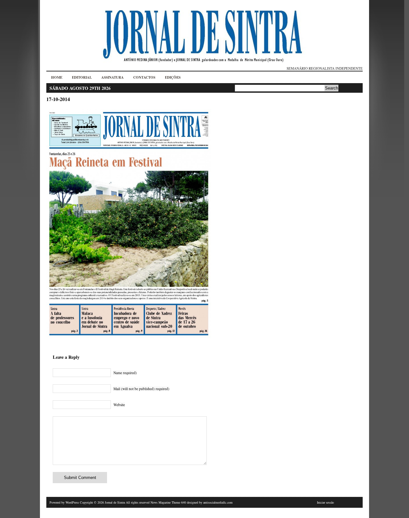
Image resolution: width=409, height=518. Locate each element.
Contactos (144, 77)
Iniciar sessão (325, 502)
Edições (173, 77)
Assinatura (112, 77)
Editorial (82, 77)
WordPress (72, 502)
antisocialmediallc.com (218, 502)
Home (56, 77)
